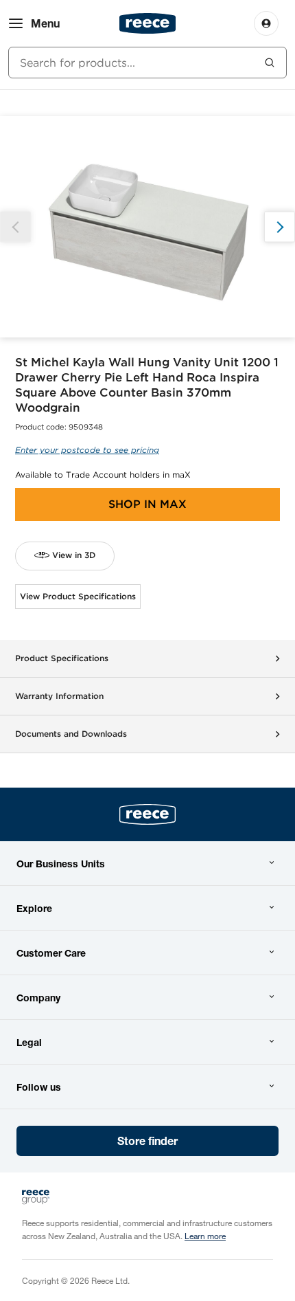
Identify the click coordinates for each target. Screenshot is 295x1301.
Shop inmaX (147, 504)
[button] (279, 227)
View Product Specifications (78, 596)
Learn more (205, 1235)
